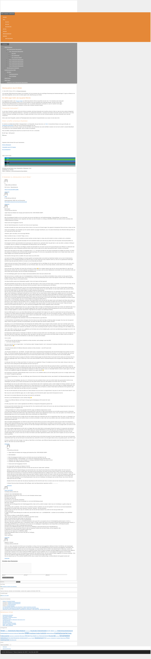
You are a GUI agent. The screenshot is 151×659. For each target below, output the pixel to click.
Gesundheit (21, 633)
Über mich (7, 24)
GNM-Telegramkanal (9, 38)
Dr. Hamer (51, 630)
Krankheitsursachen (61, 633)
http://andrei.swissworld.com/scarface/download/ (16, 201)
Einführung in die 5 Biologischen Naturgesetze (17, 82)
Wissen (68, 638)
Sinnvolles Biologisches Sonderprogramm (18, 638)
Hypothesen (32, 633)
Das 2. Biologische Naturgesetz (16, 59)
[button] (7, 158)
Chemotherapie (42, 630)
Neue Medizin (33, 635)
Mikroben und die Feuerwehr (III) (14, 602)
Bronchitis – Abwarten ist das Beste (9, 623)
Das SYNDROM (12, 76)
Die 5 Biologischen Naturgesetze (14, 49)
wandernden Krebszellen (7, 125)
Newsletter (5, 36)
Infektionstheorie (50, 633)
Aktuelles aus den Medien (8, 168)
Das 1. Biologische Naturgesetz (16, 51)
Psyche (51, 636)
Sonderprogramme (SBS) (10, 70)
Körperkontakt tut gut (7, 618)
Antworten (7, 191)
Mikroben (27, 636)
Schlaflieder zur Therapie (7, 169)
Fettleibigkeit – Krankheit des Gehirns (10, 617)
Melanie (4, 601)
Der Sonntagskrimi (6, 149)
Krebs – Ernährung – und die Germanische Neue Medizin (14, 171)
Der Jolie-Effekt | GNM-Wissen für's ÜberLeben (11, 608)
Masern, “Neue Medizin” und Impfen (9, 624)
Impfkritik (43, 633)
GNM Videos (7, 80)
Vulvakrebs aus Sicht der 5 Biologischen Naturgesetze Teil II (14, 619)
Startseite (5, 17)
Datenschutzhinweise (7, 648)
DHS (48, 630)
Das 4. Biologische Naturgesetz (16, 63)
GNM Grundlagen (8, 47)
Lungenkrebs (17, 635)
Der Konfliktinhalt (15, 55)
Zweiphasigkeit (4, 640)
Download (5, 31)
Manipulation (20, 168)
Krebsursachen (4, 636)
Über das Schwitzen (12, 604)
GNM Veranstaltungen (7, 33)
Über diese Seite (8, 26)
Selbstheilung (4, 638)
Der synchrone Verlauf (17, 57)
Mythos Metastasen (6, 144)
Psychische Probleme (11, 601)
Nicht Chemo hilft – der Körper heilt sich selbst (41, 609)
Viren (46, 124)
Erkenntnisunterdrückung (65, 630)
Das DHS (14, 53)
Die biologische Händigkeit (13, 68)
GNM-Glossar (8, 78)
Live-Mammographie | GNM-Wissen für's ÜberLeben (12, 606)
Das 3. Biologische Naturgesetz (16, 61)
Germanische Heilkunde (13, 633)
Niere (38, 635)
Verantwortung (39, 638)
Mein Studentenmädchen (7, 616)
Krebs (69, 633)
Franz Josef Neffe (9, 490)
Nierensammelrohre (13, 74)
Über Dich (7, 21)
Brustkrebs (34, 630)
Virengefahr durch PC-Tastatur (9, 147)
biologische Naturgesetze (16, 631)
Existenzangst (4, 633)
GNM (6, 196)
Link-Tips (4, 28)
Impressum (5, 646)
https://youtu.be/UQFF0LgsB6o (12, 189)
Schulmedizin (65, 636)
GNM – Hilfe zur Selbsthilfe (8, 625)
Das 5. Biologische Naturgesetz (16, 65)
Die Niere (9, 72)
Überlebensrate (13, 639)
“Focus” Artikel (19, 101)
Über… (4, 19)
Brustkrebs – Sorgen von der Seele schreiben (30, 608)
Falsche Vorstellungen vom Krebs (29, 606)
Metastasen (25, 168)
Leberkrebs (12, 635)
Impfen (38, 633)
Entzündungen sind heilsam (8, 615)
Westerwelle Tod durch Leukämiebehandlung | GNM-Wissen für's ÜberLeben (17, 609)
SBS (54, 636)
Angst (15, 168)
